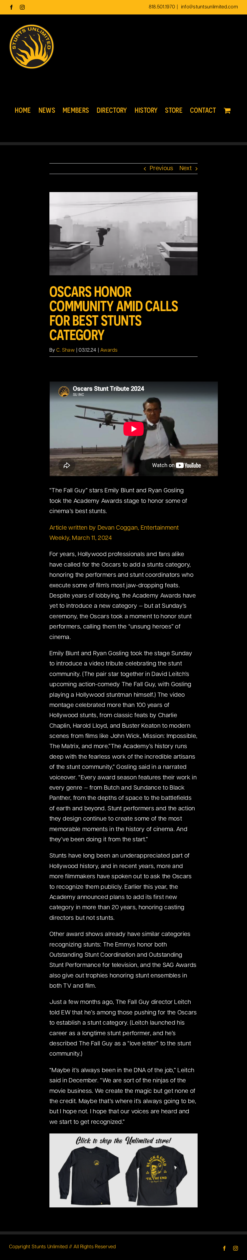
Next (186, 169)
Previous (161, 169)
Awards (108, 350)
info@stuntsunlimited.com (209, 7)
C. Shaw (65, 350)
